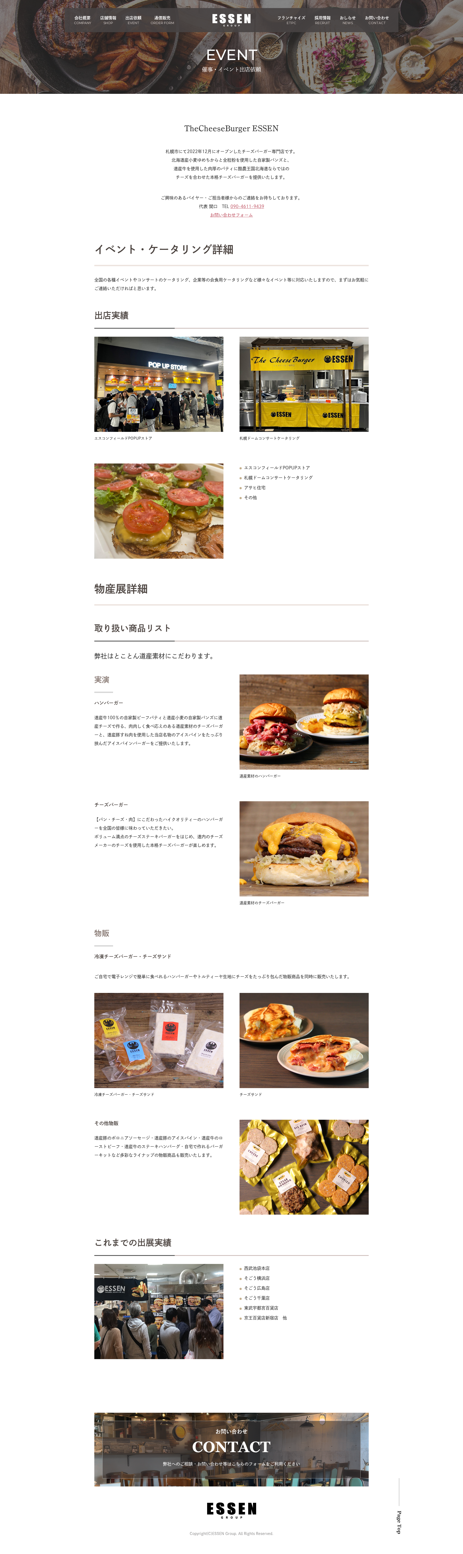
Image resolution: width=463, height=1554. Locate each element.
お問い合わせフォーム (231, 215)
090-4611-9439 (247, 206)
